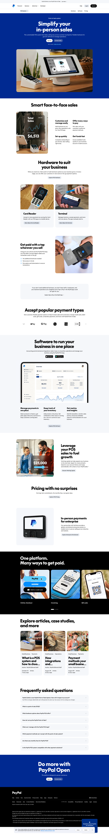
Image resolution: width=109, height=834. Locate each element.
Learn (64, 1)
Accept (78, 830)
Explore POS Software (54, 426)
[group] (54, 492)
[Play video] (54, 69)
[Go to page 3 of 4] (56, 609)
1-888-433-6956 (57, 44)
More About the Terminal (66, 223)
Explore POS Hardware (54, 177)
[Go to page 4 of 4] (57, 609)
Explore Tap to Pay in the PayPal (54, 295)
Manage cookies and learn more (48, 830)
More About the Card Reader (32, 223)
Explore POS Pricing (54, 497)
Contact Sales (58, 40)
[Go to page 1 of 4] (52, 609)
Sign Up (49, 40)
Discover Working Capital (68, 470)
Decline (85, 830)
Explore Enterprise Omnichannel (70, 534)
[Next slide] (88, 588)
